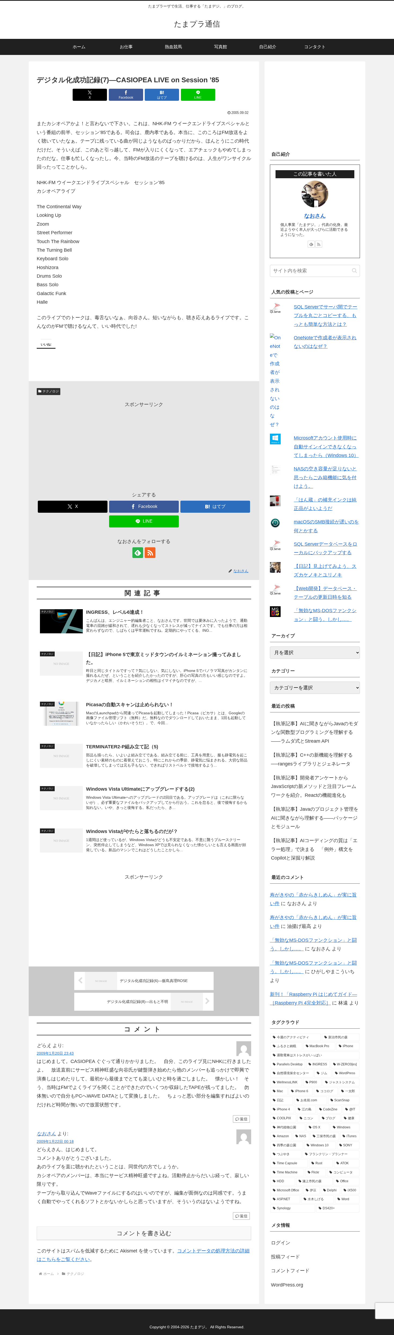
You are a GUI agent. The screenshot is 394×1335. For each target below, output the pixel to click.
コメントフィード (290, 1270)
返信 (243, 1119)
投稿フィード (285, 1256)
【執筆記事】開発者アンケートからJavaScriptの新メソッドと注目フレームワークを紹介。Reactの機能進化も (313, 786)
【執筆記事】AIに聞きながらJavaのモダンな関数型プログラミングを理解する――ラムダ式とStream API (314, 732)
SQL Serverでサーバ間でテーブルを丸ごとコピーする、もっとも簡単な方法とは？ (325, 315)
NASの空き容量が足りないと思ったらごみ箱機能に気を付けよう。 (325, 477)
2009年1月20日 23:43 (55, 1053)
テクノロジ (51, 391)
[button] (354, 270)
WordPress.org (287, 1285)
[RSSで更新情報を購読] (150, 552)
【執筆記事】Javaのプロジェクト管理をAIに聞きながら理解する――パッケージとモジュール (314, 817)
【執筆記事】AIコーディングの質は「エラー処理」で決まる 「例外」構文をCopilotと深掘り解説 (314, 849)
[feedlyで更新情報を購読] (137, 552)
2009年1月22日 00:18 (55, 1141)
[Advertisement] (144, 446)
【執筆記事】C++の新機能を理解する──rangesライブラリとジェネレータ (312, 759)
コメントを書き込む (144, 1233)
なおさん (46, 1133)
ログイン (280, 1242)
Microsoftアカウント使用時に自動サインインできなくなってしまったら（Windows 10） (326, 446)
